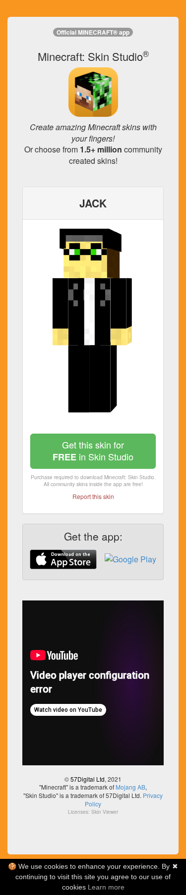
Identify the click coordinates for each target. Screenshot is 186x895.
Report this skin (93, 496)
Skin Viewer (104, 811)
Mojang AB (130, 787)
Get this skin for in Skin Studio (93, 450)
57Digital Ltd (87, 779)
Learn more (106, 887)
